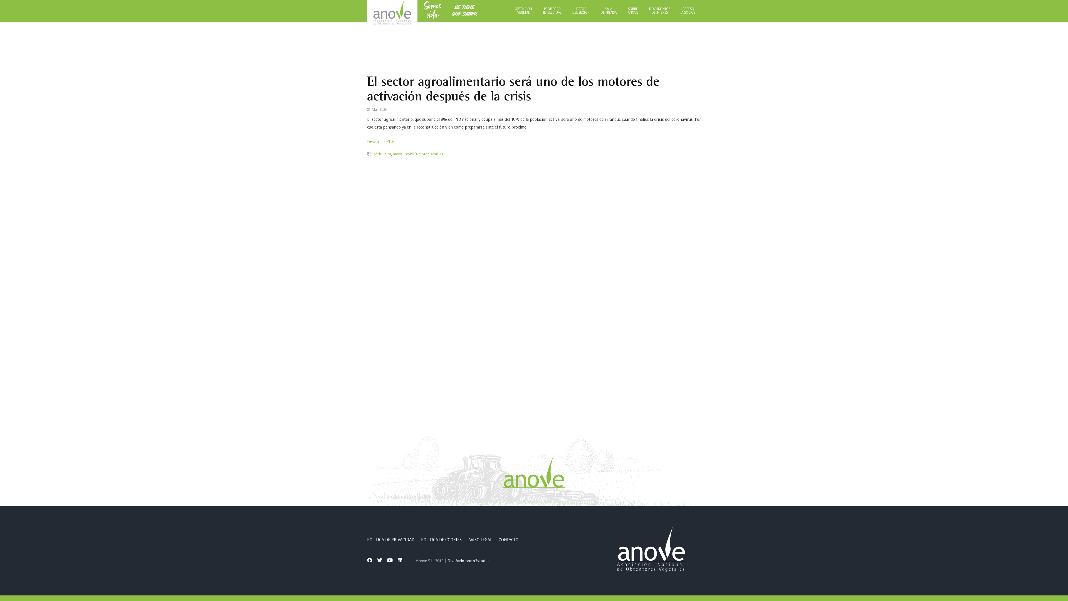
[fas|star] (651, 551)
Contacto (508, 540)
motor (424, 154)
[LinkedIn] (400, 560)
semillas (437, 154)
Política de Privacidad (390, 540)
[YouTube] (390, 560)
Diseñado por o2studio (468, 561)
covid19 (410, 154)
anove (397, 154)
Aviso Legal (480, 540)
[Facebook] (369, 560)
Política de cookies (441, 540)
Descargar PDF (380, 142)
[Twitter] (379, 560)
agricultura (382, 154)
